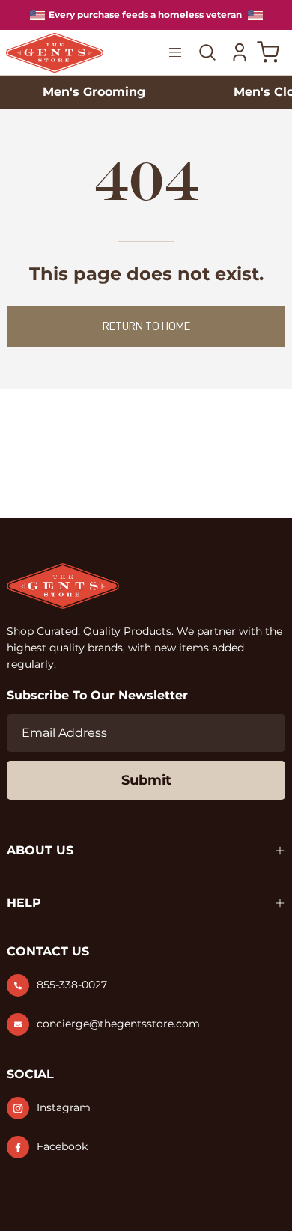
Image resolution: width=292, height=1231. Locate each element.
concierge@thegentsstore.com (118, 1023)
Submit (146, 780)
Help (24, 903)
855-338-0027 (72, 984)
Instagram (64, 1107)
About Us (40, 850)
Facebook (62, 1146)
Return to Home (146, 326)
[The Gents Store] (58, 53)
